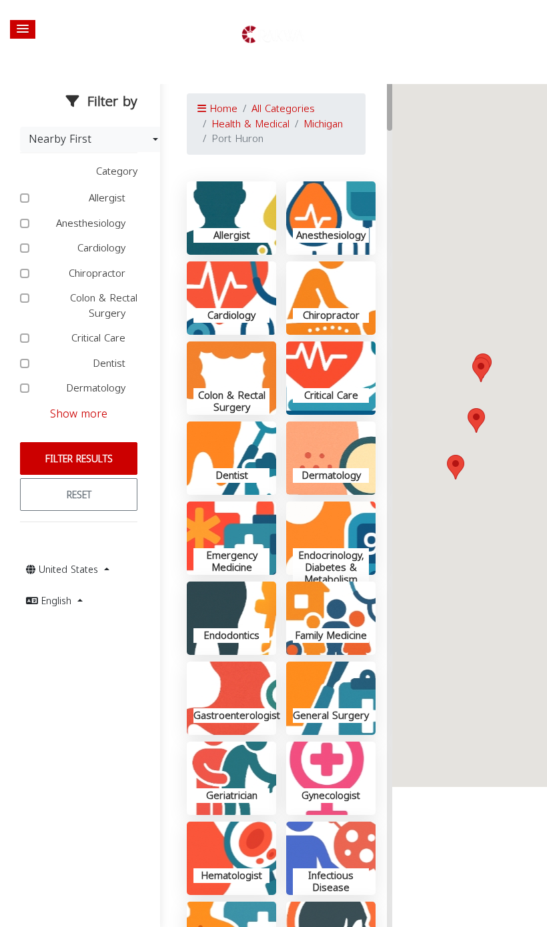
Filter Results (79, 459)
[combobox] (93, 139)
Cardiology (103, 248)
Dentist (111, 363)
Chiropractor (99, 273)
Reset (79, 495)
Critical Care (100, 338)
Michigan (323, 124)
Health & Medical (250, 124)
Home (221, 108)
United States (68, 570)
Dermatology (97, 388)
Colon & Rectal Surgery (103, 306)
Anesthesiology (92, 223)
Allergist (109, 198)
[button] (22, 29)
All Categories (283, 108)
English (56, 601)
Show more (78, 413)
